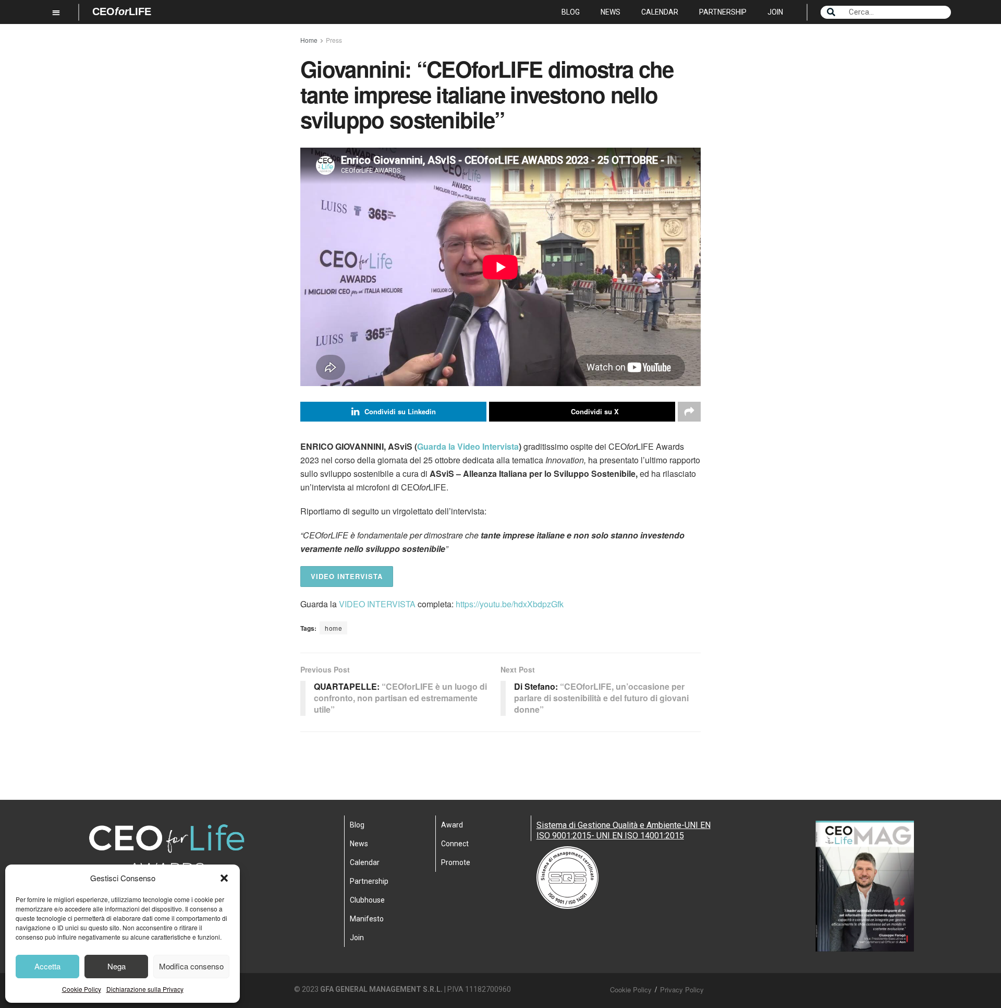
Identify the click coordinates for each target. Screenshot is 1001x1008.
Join (775, 12)
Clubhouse (367, 900)
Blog (570, 12)
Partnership (723, 12)
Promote (455, 862)
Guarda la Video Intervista (468, 446)
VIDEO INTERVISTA (347, 576)
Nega (116, 966)
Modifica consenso (191, 966)
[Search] (831, 12)
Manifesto (367, 919)
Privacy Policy (682, 989)
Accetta (47, 966)
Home (309, 39)
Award (452, 825)
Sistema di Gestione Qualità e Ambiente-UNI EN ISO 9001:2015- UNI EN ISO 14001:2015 (623, 830)
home (333, 627)
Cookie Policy (81, 989)
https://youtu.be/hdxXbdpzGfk (510, 604)
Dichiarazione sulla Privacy (145, 989)
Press (334, 39)
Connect (455, 843)
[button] (224, 878)
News (610, 12)
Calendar (659, 12)
